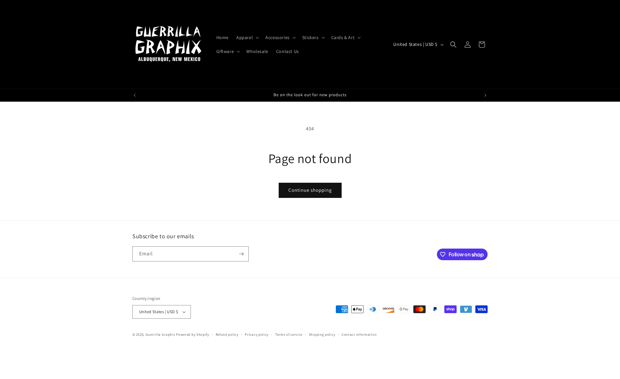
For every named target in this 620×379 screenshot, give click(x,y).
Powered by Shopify (192, 334)
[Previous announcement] (135, 95)
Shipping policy (322, 334)
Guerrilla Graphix (160, 334)
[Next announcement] (485, 95)
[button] (247, 37)
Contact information (359, 334)
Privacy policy (257, 334)
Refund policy (227, 334)
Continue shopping (310, 190)
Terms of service (288, 334)
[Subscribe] (241, 253)
